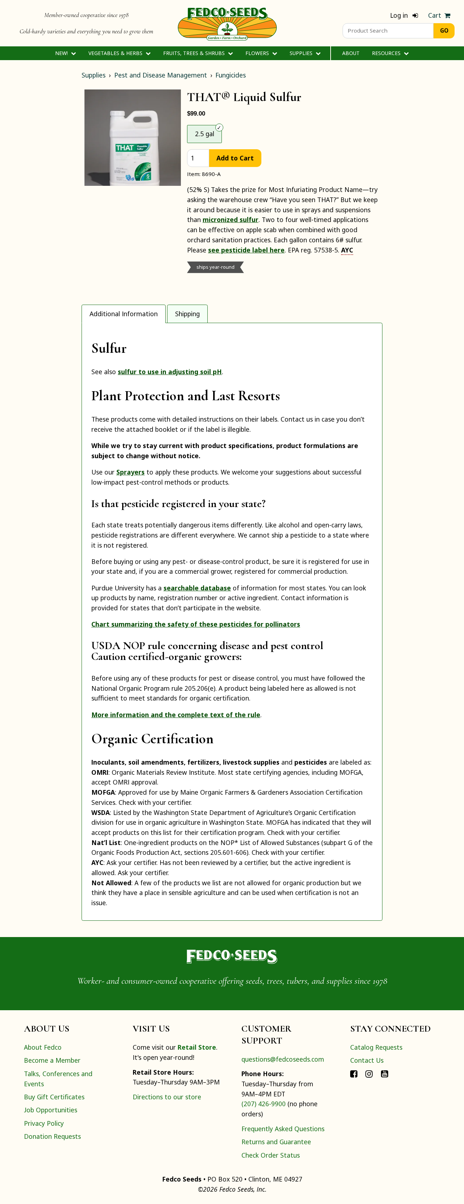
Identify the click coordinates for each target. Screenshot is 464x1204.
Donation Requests (52, 1136)
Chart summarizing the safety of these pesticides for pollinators (195, 624)
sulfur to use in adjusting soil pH (170, 371)
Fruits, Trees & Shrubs (194, 53)
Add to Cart (235, 158)
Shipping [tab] (187, 313)
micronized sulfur (230, 219)
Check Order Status (270, 1155)
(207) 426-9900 (263, 1103)
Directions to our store (167, 1096)
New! (62, 53)
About (351, 53)
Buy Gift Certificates (54, 1096)
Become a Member (52, 1060)
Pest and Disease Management (160, 75)
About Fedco (43, 1047)
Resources (387, 53)
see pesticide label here (246, 250)
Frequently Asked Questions (282, 1128)
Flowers (257, 53)
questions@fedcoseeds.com (282, 1059)
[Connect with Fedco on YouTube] (384, 1073)
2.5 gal (204, 133)
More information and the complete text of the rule (175, 714)
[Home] (227, 23)
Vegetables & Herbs (116, 53)
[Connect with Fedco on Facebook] (353, 1073)
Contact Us (367, 1060)
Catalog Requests (376, 1047)
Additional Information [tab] (124, 313)
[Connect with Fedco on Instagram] (369, 1073)
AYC (347, 250)
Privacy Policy (44, 1123)
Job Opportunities (50, 1109)
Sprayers (130, 472)
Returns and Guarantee (276, 1141)
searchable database (197, 588)
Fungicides (230, 75)
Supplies (302, 53)
